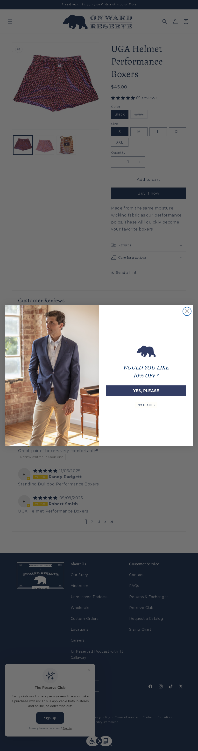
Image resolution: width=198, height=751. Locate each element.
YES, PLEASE (146, 390)
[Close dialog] (187, 311)
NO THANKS (146, 405)
